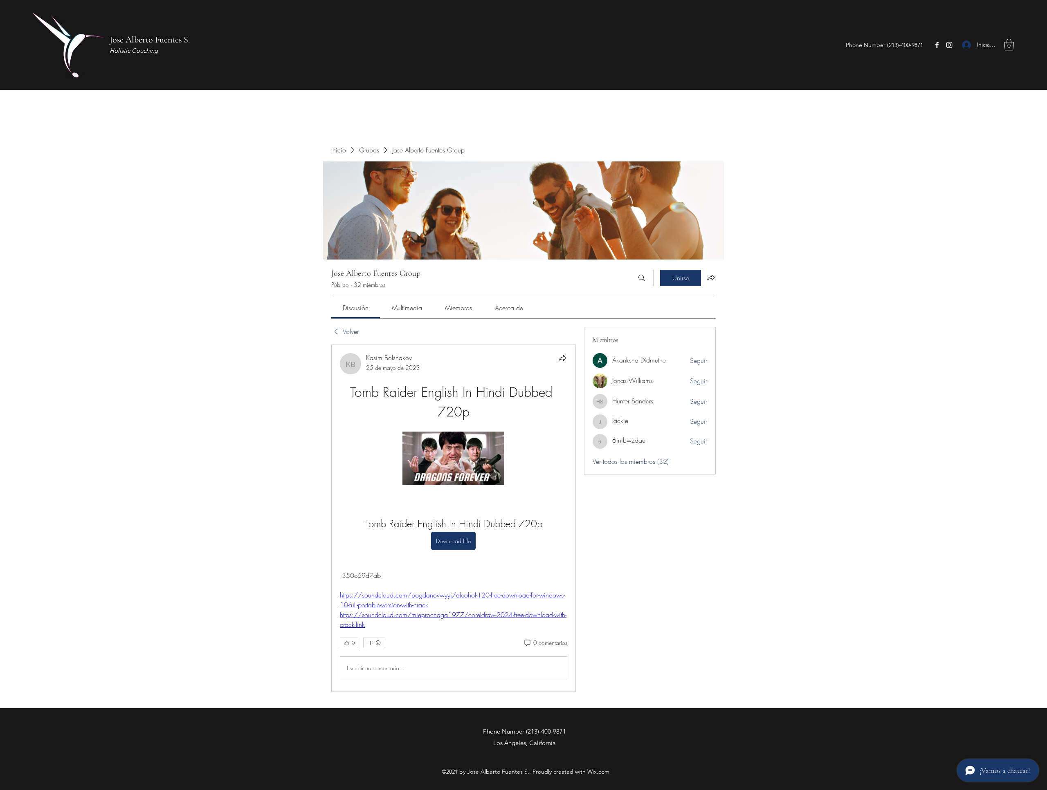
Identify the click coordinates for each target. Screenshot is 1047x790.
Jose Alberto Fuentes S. (150, 39)
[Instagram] (949, 45)
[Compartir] (562, 358)
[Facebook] (937, 45)
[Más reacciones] (374, 643)
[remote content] (453, 459)
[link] (355, 307)
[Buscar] (642, 278)
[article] (453, 518)
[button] (1009, 45)
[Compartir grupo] (711, 277)
